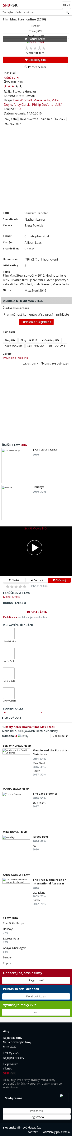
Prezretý (38, 580)
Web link (22, 358)
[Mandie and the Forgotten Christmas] (16, 751)
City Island (39, 892)
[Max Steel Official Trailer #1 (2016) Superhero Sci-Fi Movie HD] (36, 551)
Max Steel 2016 (13, 124)
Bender (7, 957)
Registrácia (37, 612)
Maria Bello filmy (16, 788)
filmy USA (51, 340)
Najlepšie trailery (13, 1058)
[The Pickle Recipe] (16, 465)
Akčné (7, 77)
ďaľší (58, 104)
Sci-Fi (15, 77)
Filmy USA (29, 340)
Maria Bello (41, 100)
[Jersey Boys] (16, 837)
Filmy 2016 (11, 119)
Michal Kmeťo (11, 596)
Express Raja (11, 938)
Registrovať (36, 980)
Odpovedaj (59, 735)
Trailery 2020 (11, 1053)
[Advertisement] (36, 173)
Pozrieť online (37, 39)
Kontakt (32, 1132)
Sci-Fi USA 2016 (57, 345)
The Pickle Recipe (14, 923)
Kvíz (36, 1012)
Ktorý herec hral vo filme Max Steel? (30, 727)
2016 (24, 445)
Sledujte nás (13, 1098)
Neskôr (15, 580)
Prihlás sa (10, 617)
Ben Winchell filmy (17, 745)
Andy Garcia (22, 104)
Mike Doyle (9, 680)
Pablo (36, 900)
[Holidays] (16, 502)
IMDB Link (9, 358)
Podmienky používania (55, 1132)
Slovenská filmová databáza (22, 1127)
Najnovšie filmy (12, 1037)
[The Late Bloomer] (16, 794)
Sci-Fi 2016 (46, 119)
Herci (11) (36, 26)
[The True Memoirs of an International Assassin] (16, 881)
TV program (10, 1064)
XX (34, 846)
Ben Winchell (22, 100)
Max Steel (60, 119)
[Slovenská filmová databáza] (10, 4)
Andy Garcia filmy (16, 875)
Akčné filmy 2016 (29, 119)
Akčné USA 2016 (13, 345)
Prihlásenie (37, 1111)
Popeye (7, 963)
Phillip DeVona (42, 104)
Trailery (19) (35, 31)
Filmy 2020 (9, 1046)
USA (18, 109)
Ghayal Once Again (14, 948)
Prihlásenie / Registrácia (36, 322)
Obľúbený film (37, 60)
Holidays (8, 929)
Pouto (36, 771)
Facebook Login (36, 996)
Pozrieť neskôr (36, 67)
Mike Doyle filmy (15, 832)
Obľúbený (60, 580)
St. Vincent (39, 802)
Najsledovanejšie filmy (17, 1042)
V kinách (8, 1068)
